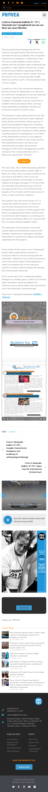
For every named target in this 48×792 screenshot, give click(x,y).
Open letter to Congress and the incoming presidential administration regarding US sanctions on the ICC (26, 663)
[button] (44, 14)
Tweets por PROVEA (11, 620)
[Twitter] (4, 3)
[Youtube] (17, 3)
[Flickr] (22, 3)
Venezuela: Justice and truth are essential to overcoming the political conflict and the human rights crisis (27, 645)
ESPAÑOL (37, 294)
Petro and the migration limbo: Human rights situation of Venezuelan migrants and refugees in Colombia (27, 634)
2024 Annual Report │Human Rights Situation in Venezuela (24, 654)
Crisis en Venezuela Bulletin (12, 33)
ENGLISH (6, 297)
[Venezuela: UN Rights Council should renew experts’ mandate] (5, 674)
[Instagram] (13, 3)
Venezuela (12, 432)
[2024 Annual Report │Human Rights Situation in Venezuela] (5, 655)
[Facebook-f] (8, 3)
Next (44, 495)
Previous (3, 495)
